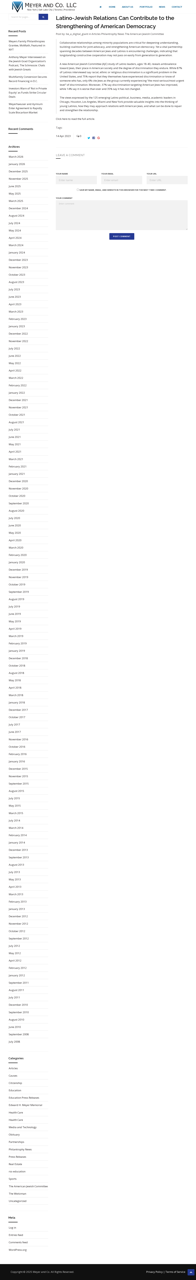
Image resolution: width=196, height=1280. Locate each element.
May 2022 (15, 363)
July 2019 (14, 606)
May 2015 (15, 805)
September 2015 (19, 783)
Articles (96, 34)
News (162, 7)
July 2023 (14, 289)
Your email (107, 173)
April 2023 (15, 304)
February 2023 (18, 319)
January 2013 (17, 909)
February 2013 (18, 901)
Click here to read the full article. (76, 119)
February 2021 (18, 466)
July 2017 (14, 724)
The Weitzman (17, 1193)
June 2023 (15, 296)
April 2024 (15, 238)
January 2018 (17, 702)
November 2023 (18, 267)
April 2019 (15, 628)
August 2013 (16, 864)
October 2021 (17, 414)
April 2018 (15, 687)
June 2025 (15, 186)
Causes (13, 1075)
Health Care (16, 1112)
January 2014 (17, 842)
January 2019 (17, 650)
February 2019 (18, 643)
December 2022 (18, 333)
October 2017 (17, 717)
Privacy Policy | (155, 1272)
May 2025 (15, 193)
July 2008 (14, 1041)
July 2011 (14, 997)
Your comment (64, 198)
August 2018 (16, 673)
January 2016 (17, 761)
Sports (13, 1179)
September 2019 (19, 592)
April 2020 (15, 540)
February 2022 (18, 385)
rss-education (17, 1171)
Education (15, 1090)
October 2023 (17, 274)
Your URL (152, 173)
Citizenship (15, 1083)
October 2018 (17, 665)
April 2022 (15, 370)
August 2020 (16, 510)
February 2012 (18, 968)
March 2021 (16, 459)
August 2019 (16, 599)
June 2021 (15, 437)
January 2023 (17, 326)
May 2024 (15, 230)
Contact (177, 7)
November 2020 (18, 488)
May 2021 (15, 444)
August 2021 (16, 422)
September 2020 (19, 503)
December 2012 (18, 916)
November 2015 (18, 776)
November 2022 (18, 341)
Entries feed (16, 1235)
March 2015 (16, 813)
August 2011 (16, 990)
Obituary (14, 1134)
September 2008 (19, 1034)
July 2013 (14, 872)
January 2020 (17, 562)
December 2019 (18, 569)
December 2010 (18, 1004)
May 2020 (15, 532)
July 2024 (14, 223)
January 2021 (17, 474)
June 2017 (15, 732)
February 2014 (18, 835)
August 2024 (16, 215)
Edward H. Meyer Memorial (25, 1105)
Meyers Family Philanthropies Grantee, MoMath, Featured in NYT (27, 45)
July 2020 (14, 518)
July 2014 (14, 820)
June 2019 (15, 614)
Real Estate (15, 1164)
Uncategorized (17, 1201)
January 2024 (17, 252)
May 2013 (15, 879)
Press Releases (17, 1156)
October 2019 (17, 584)
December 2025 (18, 171)
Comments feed (18, 1242)
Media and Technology (23, 1127)
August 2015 (16, 791)
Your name (62, 173)
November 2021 (18, 407)
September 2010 (19, 1012)
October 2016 (17, 746)
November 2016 (18, 739)
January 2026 (17, 164)
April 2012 (15, 960)
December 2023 (18, 260)
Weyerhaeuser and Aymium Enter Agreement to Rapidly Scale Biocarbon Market (26, 108)
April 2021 (15, 451)
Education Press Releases (24, 1097)
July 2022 (14, 348)
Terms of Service (175, 1272)
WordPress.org (18, 1250)
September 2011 (19, 982)
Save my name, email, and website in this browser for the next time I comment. (123, 190)
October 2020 (17, 496)
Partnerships (16, 1142)
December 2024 (18, 208)
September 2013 (19, 857)
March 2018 (16, 695)
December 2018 (18, 658)
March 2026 (16, 156)
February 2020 (18, 555)
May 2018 (15, 680)
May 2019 (15, 621)
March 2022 (16, 378)
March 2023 (16, 311)
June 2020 (15, 525)
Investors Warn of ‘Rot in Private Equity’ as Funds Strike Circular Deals (28, 92)
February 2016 (18, 754)
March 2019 (16, 636)
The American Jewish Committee (144, 34)
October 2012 (17, 931)
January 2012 (17, 975)
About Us (127, 7)
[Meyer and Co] (44, 7)
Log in (12, 1227)
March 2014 (16, 828)
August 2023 (16, 282)
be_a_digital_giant (77, 34)
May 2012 (15, 953)
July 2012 (14, 946)
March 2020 (16, 547)
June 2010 (15, 1027)
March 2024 (16, 245)
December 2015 (18, 768)
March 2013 (16, 894)
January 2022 (17, 392)
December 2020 (18, 481)
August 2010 (16, 1019)
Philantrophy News (113, 34)
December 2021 (18, 400)
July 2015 (14, 798)
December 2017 (18, 710)
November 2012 (18, 923)
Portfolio (146, 7)
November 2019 (18, 577)
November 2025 (18, 178)
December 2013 (18, 850)
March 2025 (16, 201)
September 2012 (19, 938)
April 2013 (15, 886)
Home (112, 7)
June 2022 (15, 356)
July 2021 (14, 429)
